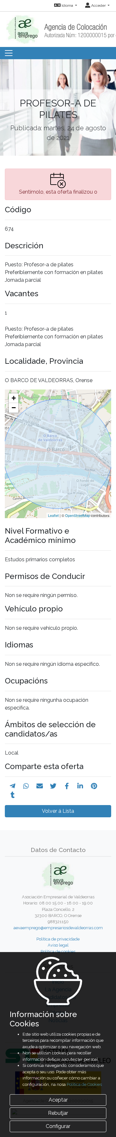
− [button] (14, 408)
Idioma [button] (67, 5)
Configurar (58, 1126)
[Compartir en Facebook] (67, 786)
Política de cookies (58, 951)
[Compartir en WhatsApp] (26, 786)
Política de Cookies (84, 1084)
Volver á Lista (58, 811)
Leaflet (53, 515)
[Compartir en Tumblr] (13, 795)
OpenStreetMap (77, 515)
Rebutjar (58, 1113)
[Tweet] (53, 786)
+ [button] (14, 398)
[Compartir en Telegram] (12, 786)
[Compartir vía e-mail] (39, 786)
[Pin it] (94, 786)
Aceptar (58, 1100)
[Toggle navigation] (8, 53)
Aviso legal (58, 945)
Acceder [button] (98, 5)
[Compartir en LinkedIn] (80, 786)
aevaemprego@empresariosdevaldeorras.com (58, 927)
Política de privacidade (58, 939)
